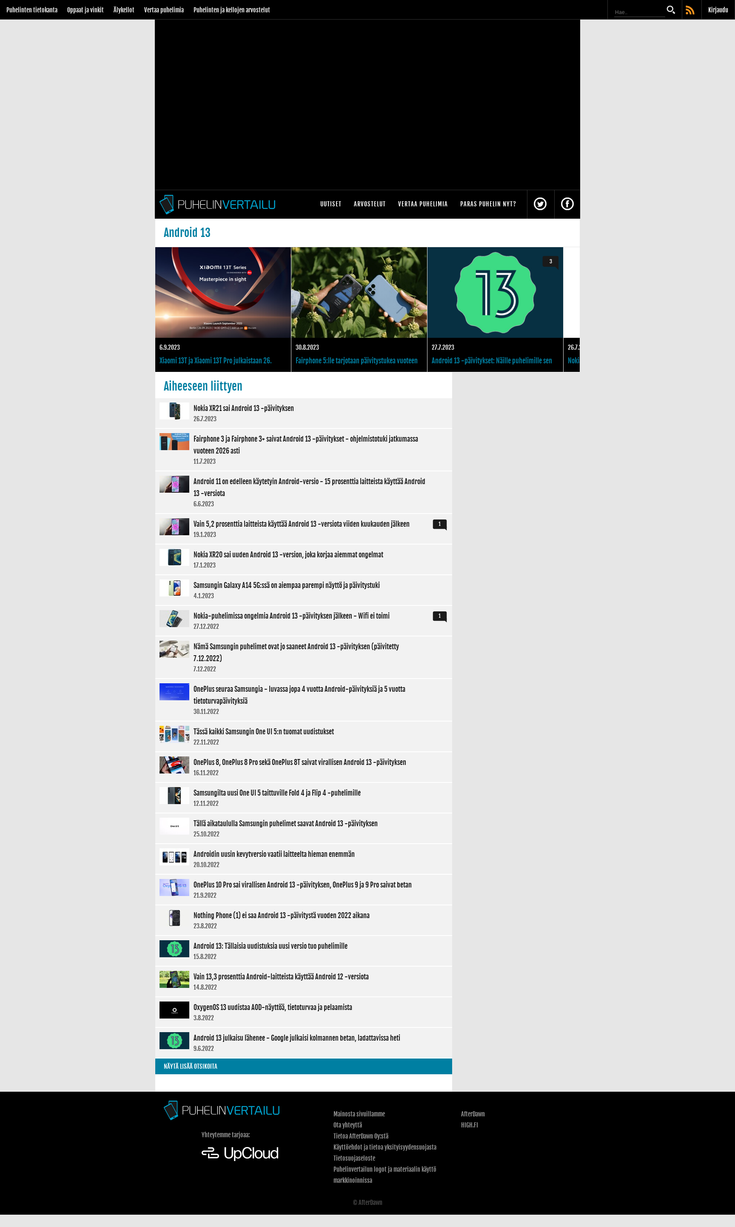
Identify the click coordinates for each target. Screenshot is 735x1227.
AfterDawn (473, 1114)
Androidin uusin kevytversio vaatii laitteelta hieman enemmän (303, 859)
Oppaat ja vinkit (85, 10)
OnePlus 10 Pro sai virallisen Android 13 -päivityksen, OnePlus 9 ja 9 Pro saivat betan (303, 890)
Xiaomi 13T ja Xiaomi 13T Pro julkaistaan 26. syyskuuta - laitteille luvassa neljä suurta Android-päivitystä (223, 309)
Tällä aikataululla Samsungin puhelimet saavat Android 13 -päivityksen (303, 828)
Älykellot (124, 10)
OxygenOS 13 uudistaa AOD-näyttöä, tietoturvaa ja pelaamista (303, 1012)
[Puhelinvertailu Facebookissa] (567, 204)
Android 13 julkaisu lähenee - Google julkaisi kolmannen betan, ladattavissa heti (303, 1043)
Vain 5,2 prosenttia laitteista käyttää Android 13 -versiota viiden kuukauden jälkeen (303, 529)
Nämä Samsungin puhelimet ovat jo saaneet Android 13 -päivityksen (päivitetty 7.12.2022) (303, 657)
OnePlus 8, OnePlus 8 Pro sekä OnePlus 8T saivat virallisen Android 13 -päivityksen (303, 767)
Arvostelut (370, 204)
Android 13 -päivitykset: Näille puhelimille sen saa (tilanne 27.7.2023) (495, 309)
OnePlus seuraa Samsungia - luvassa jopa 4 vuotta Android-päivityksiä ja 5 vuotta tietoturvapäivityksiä (303, 700)
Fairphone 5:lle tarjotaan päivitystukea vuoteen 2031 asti (359, 309)
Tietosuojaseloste (354, 1158)
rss (690, 10)
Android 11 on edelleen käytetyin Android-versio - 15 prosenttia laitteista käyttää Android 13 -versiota (303, 492)
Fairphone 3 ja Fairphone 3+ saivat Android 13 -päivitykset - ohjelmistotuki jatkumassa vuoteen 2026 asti (303, 450)
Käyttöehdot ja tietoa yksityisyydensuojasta (384, 1147)
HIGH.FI (469, 1125)
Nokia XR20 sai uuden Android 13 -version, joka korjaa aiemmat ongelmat (303, 559)
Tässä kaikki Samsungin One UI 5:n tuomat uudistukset (303, 736)
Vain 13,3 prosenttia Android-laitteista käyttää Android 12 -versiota (303, 981)
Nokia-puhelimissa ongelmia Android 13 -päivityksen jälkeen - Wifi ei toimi (303, 621)
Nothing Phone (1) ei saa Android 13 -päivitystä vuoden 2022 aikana (303, 920)
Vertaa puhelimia (164, 10)
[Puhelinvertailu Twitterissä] (540, 204)
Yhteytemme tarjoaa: (226, 1135)
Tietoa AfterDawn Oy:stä (360, 1136)
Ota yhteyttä (347, 1125)
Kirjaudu (718, 10)
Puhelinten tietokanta (31, 10)
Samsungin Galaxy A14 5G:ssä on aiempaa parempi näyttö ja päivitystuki (303, 590)
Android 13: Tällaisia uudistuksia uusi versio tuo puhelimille (303, 951)
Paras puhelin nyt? (488, 204)
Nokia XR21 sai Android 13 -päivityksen (303, 413)
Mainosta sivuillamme (359, 1114)
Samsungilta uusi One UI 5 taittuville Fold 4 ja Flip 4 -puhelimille (303, 798)
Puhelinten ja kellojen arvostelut (232, 10)
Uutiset (331, 204)
